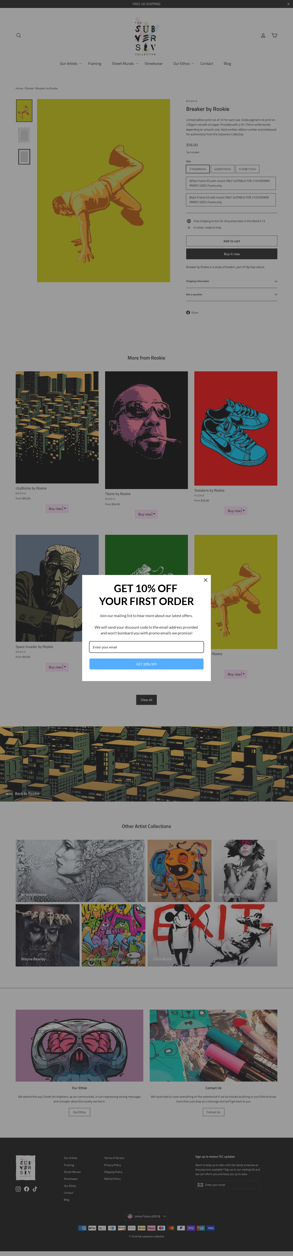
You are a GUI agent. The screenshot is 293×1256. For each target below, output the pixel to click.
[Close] (206, 580)
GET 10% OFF (146, 664)
